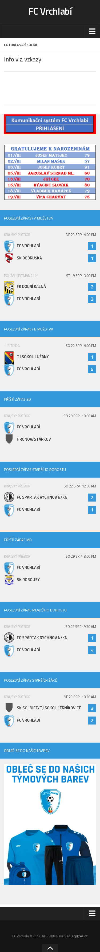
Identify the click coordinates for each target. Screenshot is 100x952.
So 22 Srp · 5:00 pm (81, 345)
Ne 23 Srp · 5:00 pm (81, 234)
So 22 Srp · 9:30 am (80, 626)
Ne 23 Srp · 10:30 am (80, 696)
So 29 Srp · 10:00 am (79, 416)
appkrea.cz (80, 936)
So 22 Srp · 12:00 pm (80, 486)
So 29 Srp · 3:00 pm (81, 556)
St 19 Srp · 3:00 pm (81, 275)
